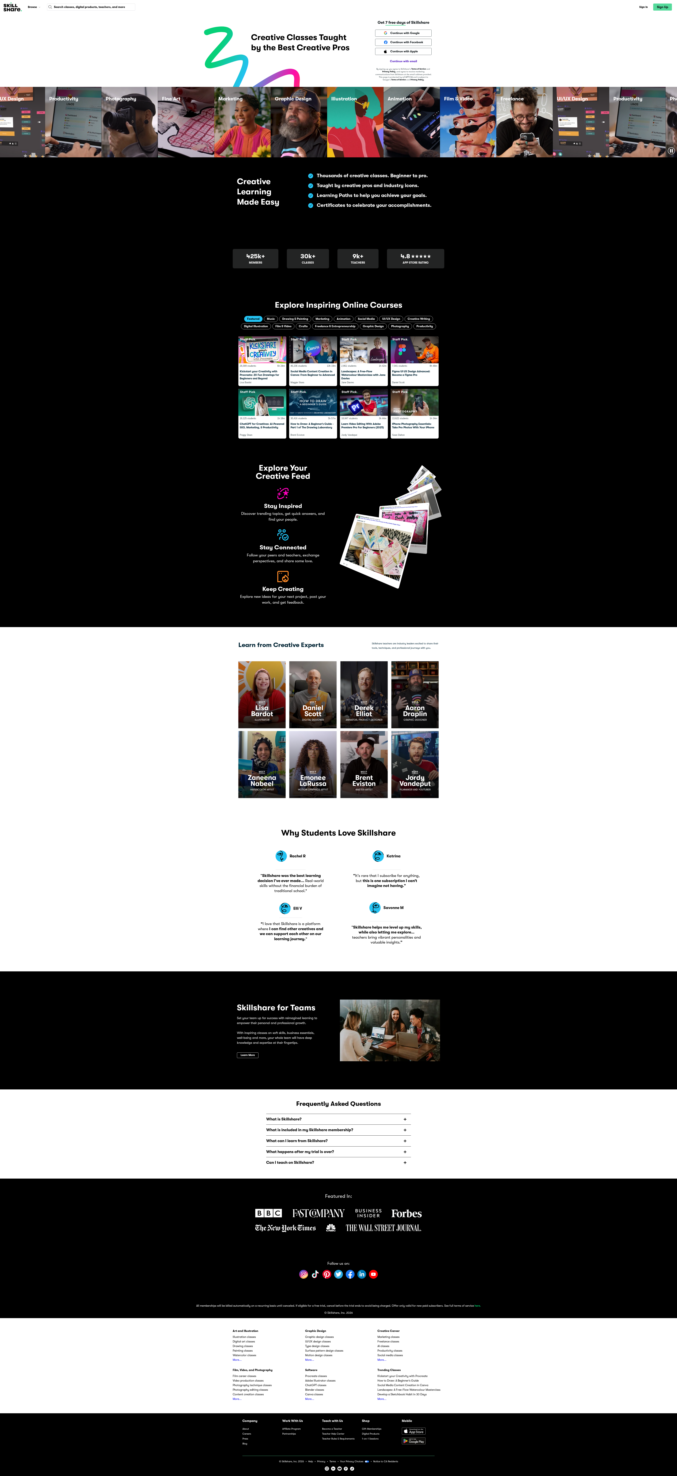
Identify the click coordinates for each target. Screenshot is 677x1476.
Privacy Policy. (417, 80)
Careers (246, 1433)
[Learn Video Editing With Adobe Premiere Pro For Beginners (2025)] (364, 414)
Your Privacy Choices (351, 1461)
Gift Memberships (371, 1429)
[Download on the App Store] (418, 1431)
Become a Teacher (332, 1429)
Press (245, 1438)
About (245, 1429)
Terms (333, 1461)
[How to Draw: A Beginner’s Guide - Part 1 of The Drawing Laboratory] (313, 414)
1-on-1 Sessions (370, 1438)
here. (478, 1305)
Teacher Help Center (333, 1433)
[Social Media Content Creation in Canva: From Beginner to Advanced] (313, 361)
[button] (39, 7)
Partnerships (289, 1433)
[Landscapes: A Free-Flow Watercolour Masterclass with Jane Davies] (364, 361)
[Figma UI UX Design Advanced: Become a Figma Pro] (415, 361)
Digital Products (370, 1433)
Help (310, 1461)
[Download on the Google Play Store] (418, 1441)
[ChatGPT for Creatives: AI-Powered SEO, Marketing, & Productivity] (262, 414)
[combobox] (91, 7)
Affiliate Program (291, 1429)
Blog (244, 1443)
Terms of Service (418, 69)
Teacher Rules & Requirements (338, 1438)
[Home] (13, 7)
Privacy (321, 1461)
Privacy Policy (388, 71)
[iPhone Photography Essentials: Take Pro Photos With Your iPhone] (415, 414)
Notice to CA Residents (385, 1461)
